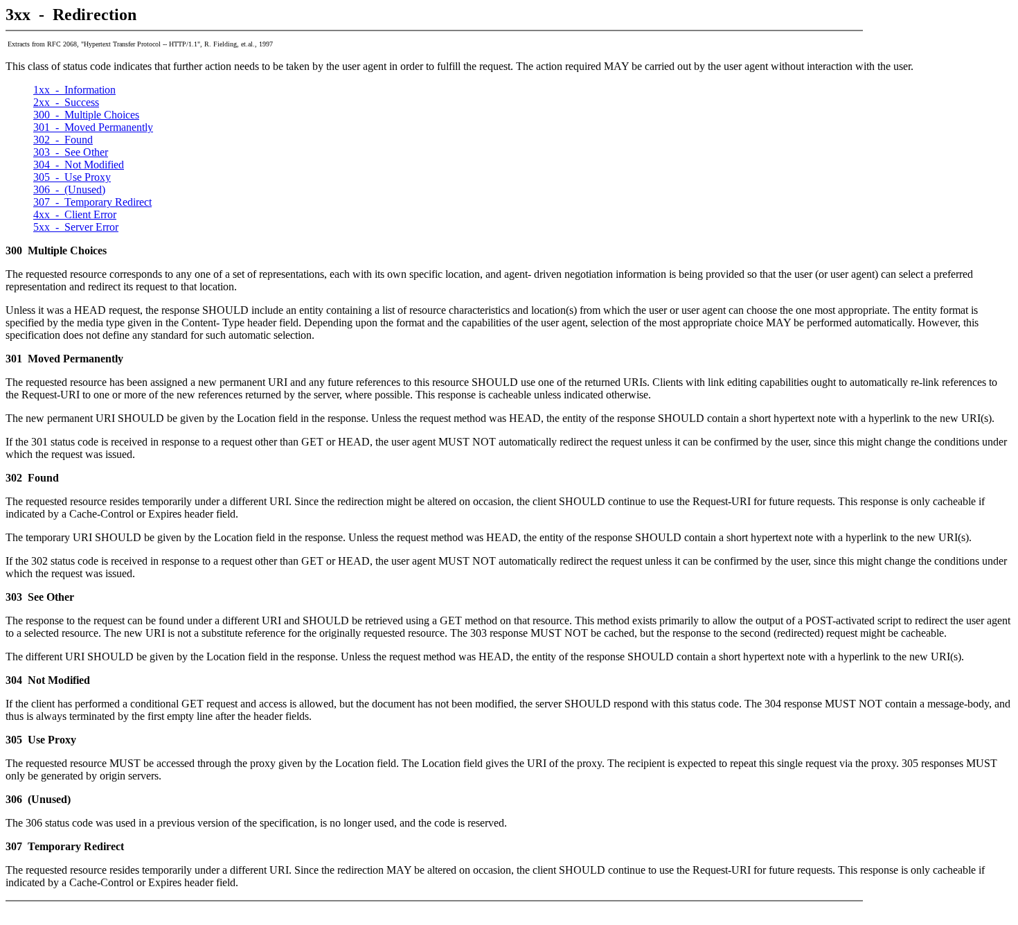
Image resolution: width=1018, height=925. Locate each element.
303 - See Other (70, 152)
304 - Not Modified (78, 164)
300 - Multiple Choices (86, 115)
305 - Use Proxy (72, 177)
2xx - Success (66, 102)
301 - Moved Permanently (93, 127)
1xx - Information (74, 90)
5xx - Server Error (75, 227)
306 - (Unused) (69, 189)
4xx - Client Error (74, 214)
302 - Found (63, 140)
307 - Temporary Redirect (92, 202)
